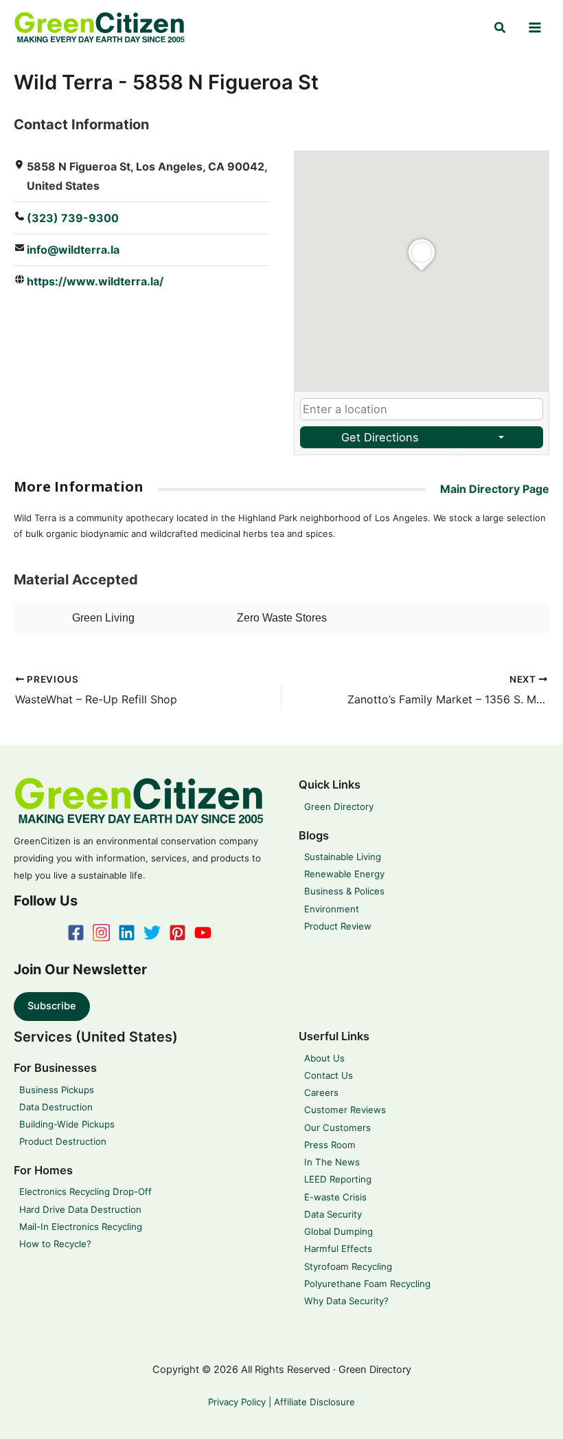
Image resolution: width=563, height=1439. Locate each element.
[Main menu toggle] (534, 27)
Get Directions (380, 437)
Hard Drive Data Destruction (80, 1209)
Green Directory (339, 806)
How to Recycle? (55, 1243)
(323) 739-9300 (73, 218)
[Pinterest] (177, 932)
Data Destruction (56, 1106)
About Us (324, 1058)
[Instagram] (101, 932)
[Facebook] (75, 932)
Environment (331, 908)
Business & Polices (344, 891)
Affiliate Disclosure (314, 1401)
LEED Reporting (337, 1179)
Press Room (330, 1144)
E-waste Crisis (335, 1196)
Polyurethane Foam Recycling (367, 1283)
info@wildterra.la (73, 249)
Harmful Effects (338, 1248)
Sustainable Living (342, 856)
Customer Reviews (345, 1109)
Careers (321, 1092)
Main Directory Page (494, 489)
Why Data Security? (346, 1300)
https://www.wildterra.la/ (95, 281)
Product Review (337, 926)
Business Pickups (56, 1089)
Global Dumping (338, 1231)
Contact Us (328, 1075)
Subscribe (51, 1006)
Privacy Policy (237, 1401)
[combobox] (421, 409)
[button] (500, 27)
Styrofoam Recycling (348, 1266)
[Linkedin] (126, 932)
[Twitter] (152, 932)
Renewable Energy (344, 873)
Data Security (333, 1214)
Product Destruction (62, 1141)
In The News (332, 1161)
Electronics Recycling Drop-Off (85, 1191)
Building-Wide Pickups (67, 1124)
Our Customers (337, 1127)
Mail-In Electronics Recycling (80, 1226)
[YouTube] (202, 932)
